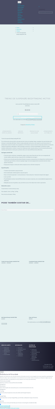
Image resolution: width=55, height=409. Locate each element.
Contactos (20, 22)
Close (2, 372)
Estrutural (20, 12)
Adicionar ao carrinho (27, 117)
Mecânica (20, 10)
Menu (19, 2)
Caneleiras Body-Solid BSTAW (36, 261)
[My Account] (39, 3)
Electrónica (20, 9)
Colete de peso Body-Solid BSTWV (10, 261)
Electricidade (21, 7)
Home (17, 27)
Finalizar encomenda (37, 119)
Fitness (18, 31)
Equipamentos (21, 19)
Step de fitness (33, 317)
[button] (36, 352)
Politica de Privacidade (5, 408)
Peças (19, 4)
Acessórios (20, 15)
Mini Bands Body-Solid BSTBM (9, 317)
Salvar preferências (5, 406)
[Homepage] (7, 12)
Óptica (19, 14)
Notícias (20, 20)
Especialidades (21, 5)
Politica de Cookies (15, 408)
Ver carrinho (29, 119)
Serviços (20, 17)
